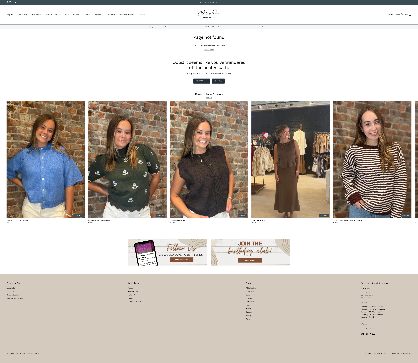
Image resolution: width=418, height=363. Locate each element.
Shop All (10, 14)
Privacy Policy (367, 353)
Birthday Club (133, 291)
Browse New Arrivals (209, 94)
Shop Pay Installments (15, 298)
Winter (248, 308)
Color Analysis (22, 14)
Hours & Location (13, 295)
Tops (67, 14)
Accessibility (11, 288)
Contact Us (11, 291)
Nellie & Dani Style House (19, 353)
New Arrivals (36, 14)
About (130, 288)
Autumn (249, 319)
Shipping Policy (394, 353)
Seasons (142, 14)
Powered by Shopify (33, 353)
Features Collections (53, 14)
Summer (249, 312)
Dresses (87, 14)
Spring (248, 315)
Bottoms (76, 14)
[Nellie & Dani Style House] (209, 14)
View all (209, 98)
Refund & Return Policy (380, 353)
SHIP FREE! (215, 2)
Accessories (110, 14)
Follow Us (132, 295)
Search (130, 298)
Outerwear (98, 14)
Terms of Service (406, 353)
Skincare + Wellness (126, 14)
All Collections (251, 288)
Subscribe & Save (134, 302)
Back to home (209, 49)
